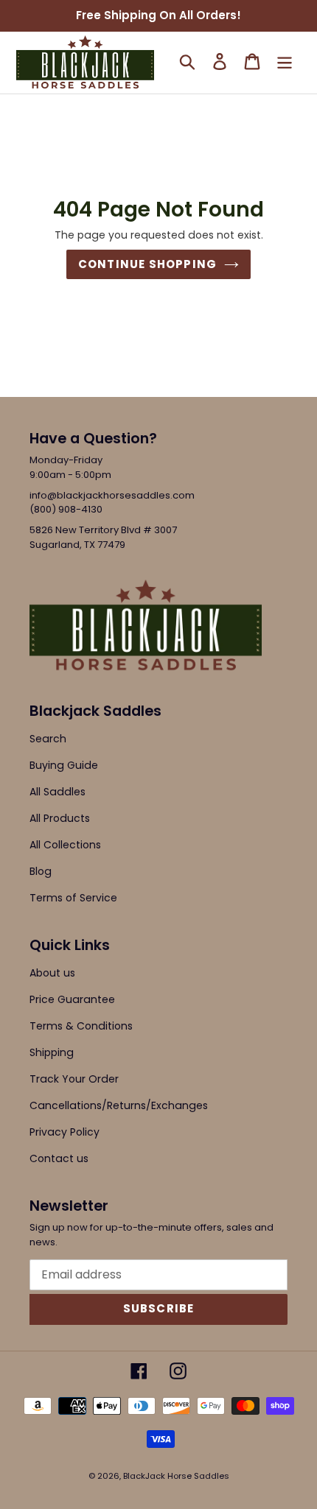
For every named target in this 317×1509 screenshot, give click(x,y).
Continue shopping (147, 264)
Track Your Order (74, 1079)
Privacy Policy (64, 1132)
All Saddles (57, 791)
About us (52, 972)
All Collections (65, 844)
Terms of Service (73, 897)
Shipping (51, 1052)
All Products (59, 818)
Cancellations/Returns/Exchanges (118, 1105)
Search (47, 738)
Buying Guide (63, 765)
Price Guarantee (72, 999)
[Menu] (284, 61)
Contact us (58, 1158)
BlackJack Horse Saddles (176, 1476)
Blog (40, 871)
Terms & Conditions (81, 1026)
